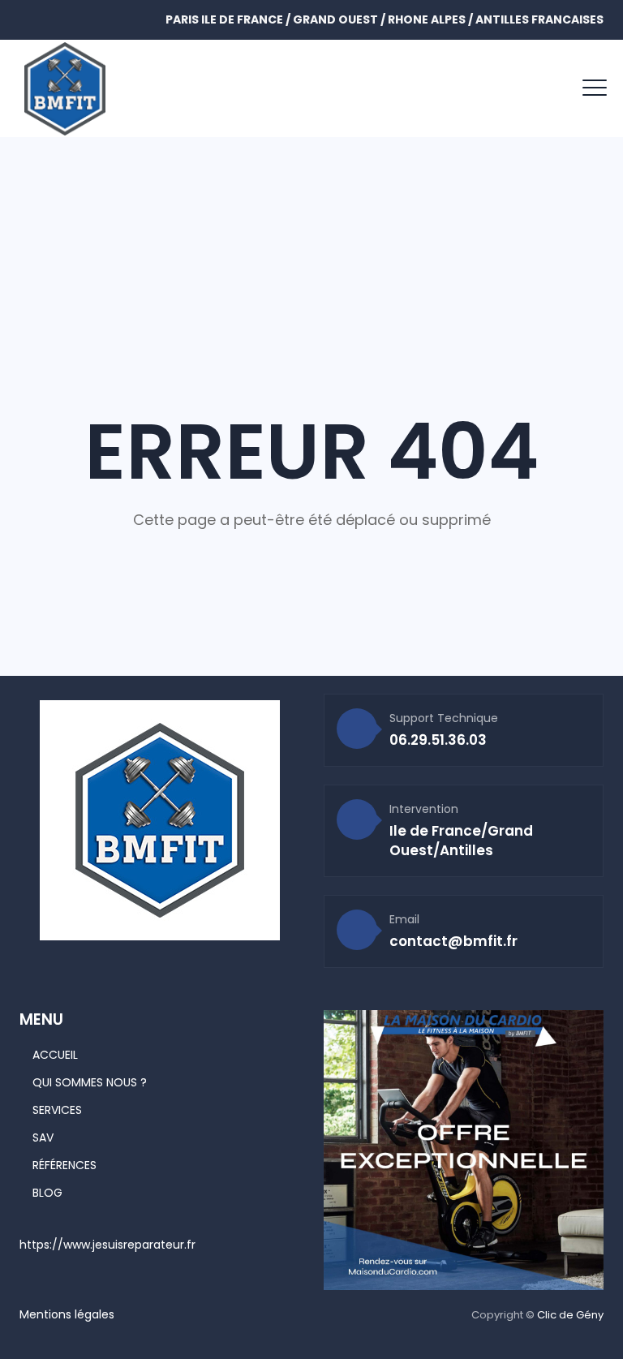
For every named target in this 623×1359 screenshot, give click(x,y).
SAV (43, 1137)
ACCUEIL (55, 1055)
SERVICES (57, 1110)
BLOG (47, 1193)
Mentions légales (66, 1314)
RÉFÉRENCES (64, 1165)
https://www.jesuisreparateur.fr (107, 1244)
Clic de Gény (570, 1314)
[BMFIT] (64, 88)
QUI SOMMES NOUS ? (89, 1082)
